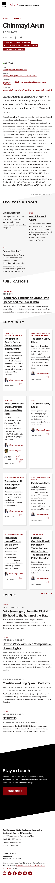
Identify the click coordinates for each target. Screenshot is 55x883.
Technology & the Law (14, 49)
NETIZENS (9, 718)
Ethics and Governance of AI (17, 42)
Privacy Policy (9, 853)
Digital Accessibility (12, 859)
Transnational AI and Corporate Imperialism (13, 484)
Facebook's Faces (40, 483)
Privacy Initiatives (12, 251)
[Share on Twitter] (20, 37)
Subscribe (15, 791)
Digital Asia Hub (11, 212)
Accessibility (8, 856)
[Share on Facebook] (15, 37)
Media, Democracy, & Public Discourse (20, 46)
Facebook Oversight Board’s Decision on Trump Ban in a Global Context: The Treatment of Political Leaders (40, 548)
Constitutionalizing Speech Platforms (26, 683)
